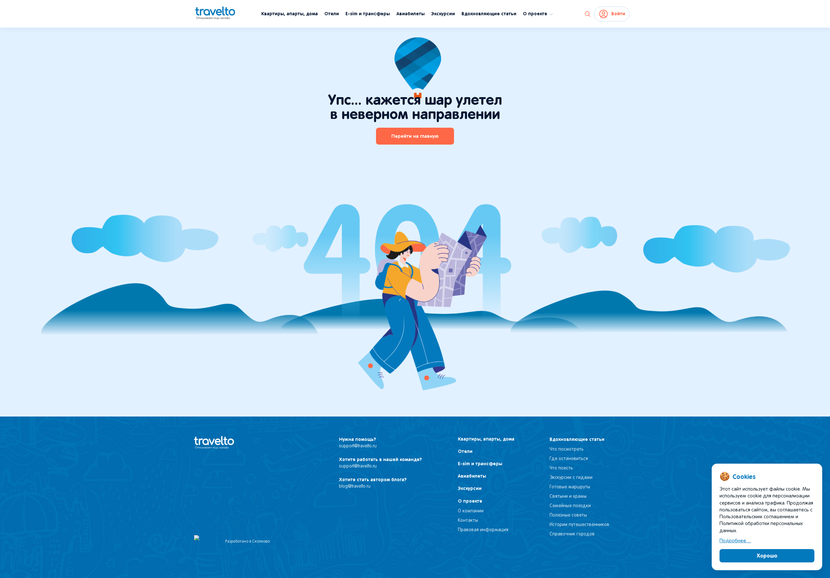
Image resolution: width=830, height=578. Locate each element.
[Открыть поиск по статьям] (587, 14)
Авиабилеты (410, 13)
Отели (331, 13)
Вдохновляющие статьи (488, 13)
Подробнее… (735, 541)
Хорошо (767, 556)
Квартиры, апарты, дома (289, 13)
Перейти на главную (415, 136)
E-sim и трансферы (367, 13)
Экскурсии (443, 13)
